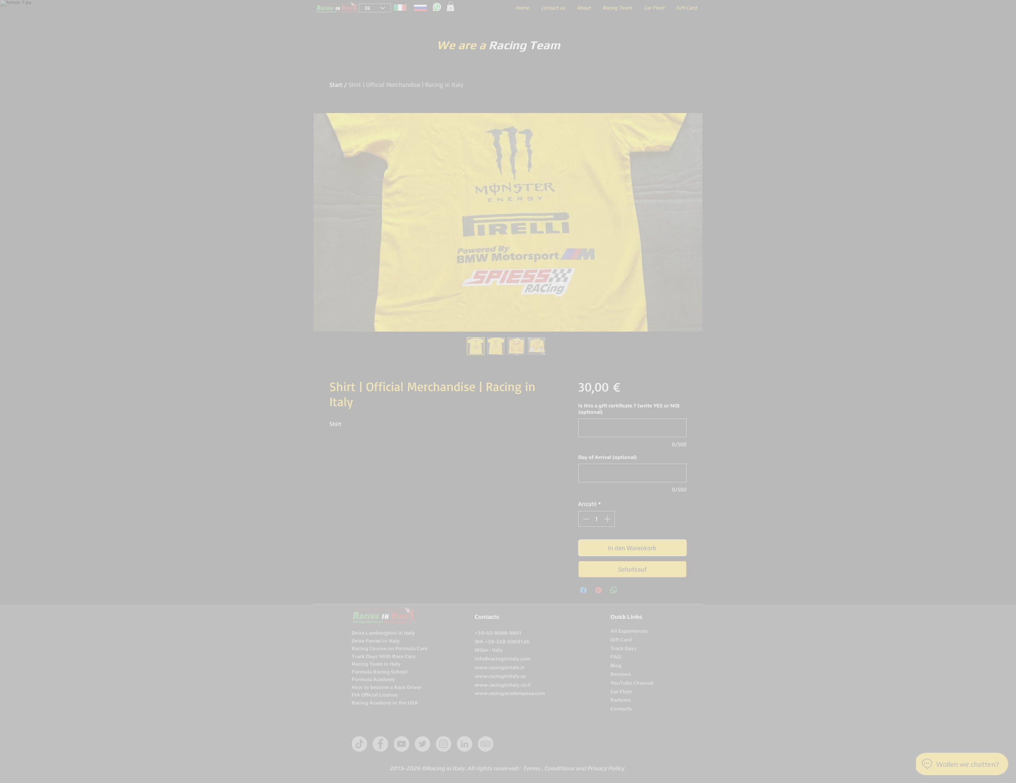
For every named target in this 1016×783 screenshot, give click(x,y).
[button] (646, 293)
